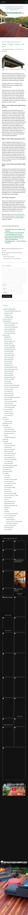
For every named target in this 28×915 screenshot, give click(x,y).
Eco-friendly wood (8, 483)
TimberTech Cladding (9, 459)
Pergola (4, 439)
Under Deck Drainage (9, 405)
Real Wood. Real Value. (15, 868)
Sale (5, 435)
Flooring (5, 419)
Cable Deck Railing (8, 325)
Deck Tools (7, 363)
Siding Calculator (8, 455)
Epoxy (4, 417)
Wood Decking (7, 407)
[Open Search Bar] (26, 2)
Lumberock (7, 315)
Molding (6, 507)
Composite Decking (7, 309)
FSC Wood (6, 491)
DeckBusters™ (7, 365)
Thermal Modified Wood (8, 465)
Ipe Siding (6, 447)
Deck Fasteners (8, 355)
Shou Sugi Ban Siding (9, 453)
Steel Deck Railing (8, 331)
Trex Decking (7, 317)
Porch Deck (7, 383)
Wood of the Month (9, 525)
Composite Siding (8, 445)
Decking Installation (9, 367)
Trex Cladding (7, 461)
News (4, 425)
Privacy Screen (7, 389)
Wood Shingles (8, 527)
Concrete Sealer (6, 319)
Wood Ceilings (7, 517)
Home (3, 868)
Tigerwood (7, 399)
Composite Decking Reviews (11, 311)
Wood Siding (7, 463)
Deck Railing (6, 321)
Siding (4, 441)
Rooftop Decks (8, 393)
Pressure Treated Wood (10, 387)
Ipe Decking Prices (8, 431)
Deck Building (7, 351)
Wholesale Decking (9, 437)
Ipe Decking (7, 375)
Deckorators (7, 313)
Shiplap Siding (7, 451)
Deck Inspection (7, 252)
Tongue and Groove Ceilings (13, 521)
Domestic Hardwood (9, 479)
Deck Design (7, 353)
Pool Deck (6, 381)
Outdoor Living (8, 379)
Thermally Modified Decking (11, 397)
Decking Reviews (14, 870)
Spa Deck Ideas (8, 395)
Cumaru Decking (8, 347)
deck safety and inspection (17, 214)
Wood (4, 473)
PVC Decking (7, 391)
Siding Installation (8, 457)
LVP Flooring (7, 421)
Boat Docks (7, 339)
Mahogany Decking (9, 377)
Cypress (6, 477)
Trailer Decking (8, 403)
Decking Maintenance (15, 248)
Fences (6, 489)
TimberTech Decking (9, 401)
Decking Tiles (7, 413)
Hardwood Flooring (9, 493)
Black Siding (7, 443)
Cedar (5, 475)
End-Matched (7, 485)
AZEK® (6, 337)
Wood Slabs (7, 529)
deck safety (14, 252)
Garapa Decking (8, 371)
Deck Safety (6, 248)
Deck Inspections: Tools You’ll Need (12, 258)
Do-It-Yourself (6, 409)
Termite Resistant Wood (10, 513)
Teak (5, 511)
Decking (5, 335)
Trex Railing (5, 469)
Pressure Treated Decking (10, 385)
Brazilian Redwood (8, 341)
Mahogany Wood (8, 503)
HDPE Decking (7, 373)
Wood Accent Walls (9, 515)
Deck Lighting (7, 359)
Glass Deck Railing (8, 329)
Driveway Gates (8, 481)
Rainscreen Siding (8, 449)
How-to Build (7, 415)
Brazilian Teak (7, 343)
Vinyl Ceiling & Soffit (11, 523)
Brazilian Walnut (8, 345)
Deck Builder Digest (9, 349)
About (7, 868)
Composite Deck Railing (10, 327)
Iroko (5, 499)
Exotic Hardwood (8, 487)
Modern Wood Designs (9, 505)
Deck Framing (7, 357)
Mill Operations (8, 433)
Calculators (7, 411)
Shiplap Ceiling (9, 519)
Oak (5, 509)
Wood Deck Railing (8, 333)
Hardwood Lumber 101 (10, 495)
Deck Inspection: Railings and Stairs (14, 236)
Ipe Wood (6, 497)
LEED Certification (8, 501)
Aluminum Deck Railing (9, 323)
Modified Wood (6, 423)
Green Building (7, 429)
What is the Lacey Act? (9, 256)
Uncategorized (6, 471)
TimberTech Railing (7, 467)
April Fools (7, 427)
